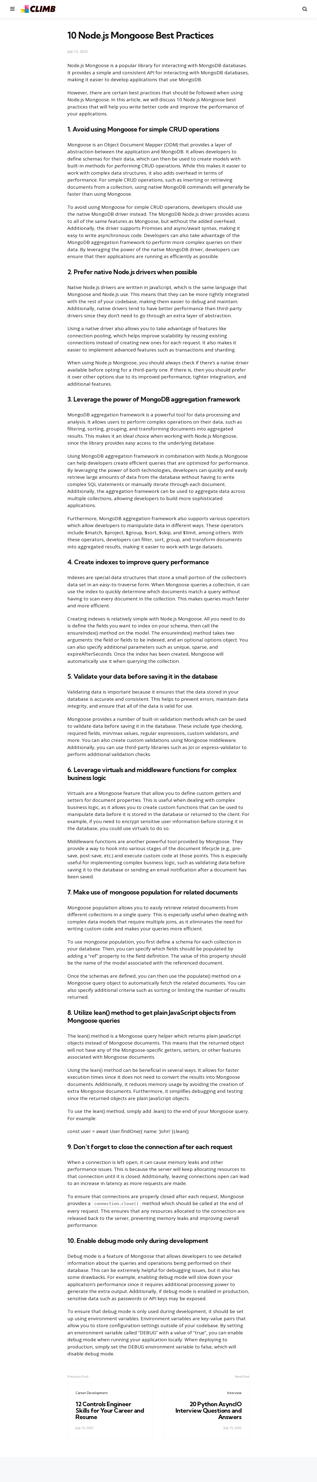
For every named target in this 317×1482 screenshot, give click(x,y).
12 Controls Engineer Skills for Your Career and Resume (110, 1410)
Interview (234, 1393)
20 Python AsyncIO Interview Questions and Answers (209, 1410)
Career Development (92, 1393)
